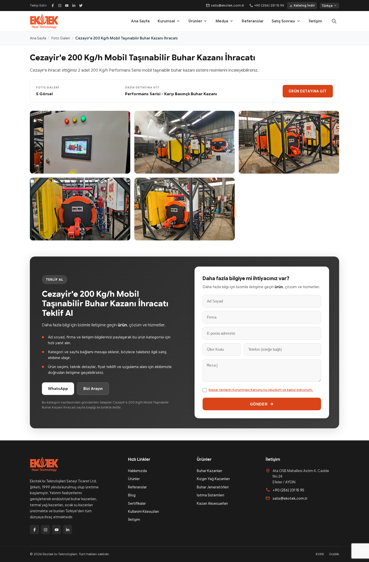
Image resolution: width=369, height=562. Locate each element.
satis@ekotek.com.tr (225, 5)
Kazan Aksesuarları (212, 503)
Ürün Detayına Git (308, 91)
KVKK (320, 554)
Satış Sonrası (286, 21)
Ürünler (198, 21)
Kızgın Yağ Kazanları (213, 479)
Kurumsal (169, 21)
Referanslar (253, 21)
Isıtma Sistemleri (210, 495)
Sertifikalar (137, 503)
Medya (225, 21)
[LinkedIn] (74, 5)
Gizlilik (334, 554)
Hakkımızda (137, 471)
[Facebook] (52, 5)
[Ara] (334, 21)
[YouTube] (67, 5)
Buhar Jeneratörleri (213, 487)
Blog (132, 495)
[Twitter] (81, 5)
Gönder (259, 404)
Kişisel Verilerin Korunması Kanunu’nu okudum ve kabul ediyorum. (261, 390)
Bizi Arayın (93, 388)
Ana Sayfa (140, 21)
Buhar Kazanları (209, 471)
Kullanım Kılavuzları (143, 511)
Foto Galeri (60, 38)
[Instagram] (59, 5)
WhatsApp (58, 388)
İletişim (315, 21)
